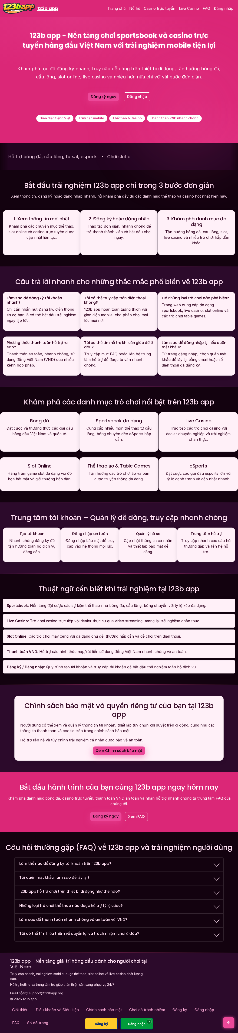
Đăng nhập (223, 8)
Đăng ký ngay (106, 816)
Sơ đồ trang (37, 1022)
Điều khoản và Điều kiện (57, 1009)
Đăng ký (179, 1009)
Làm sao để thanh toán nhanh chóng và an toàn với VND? (73, 919)
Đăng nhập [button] (137, 96)
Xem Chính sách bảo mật (119, 750)
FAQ (206, 8)
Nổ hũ (134, 8)
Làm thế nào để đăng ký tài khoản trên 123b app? (65, 863)
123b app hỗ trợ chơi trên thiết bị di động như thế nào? (69, 891)
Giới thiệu (20, 1009)
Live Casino (189, 8)
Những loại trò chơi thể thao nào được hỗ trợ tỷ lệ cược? (71, 905)
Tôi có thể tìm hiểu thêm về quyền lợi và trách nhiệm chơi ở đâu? (79, 933)
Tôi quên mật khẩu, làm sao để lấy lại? (54, 877)
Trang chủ (116, 8)
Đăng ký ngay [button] (103, 96)
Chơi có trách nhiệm (147, 1009)
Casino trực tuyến (159, 8)
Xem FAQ (136, 816)
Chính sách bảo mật (104, 1009)
